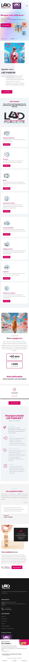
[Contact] (2, 567)
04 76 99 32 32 (7, 609)
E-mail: (3, 602)
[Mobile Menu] (27, 6)
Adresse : (3, 604)
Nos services (5, 25)
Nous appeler (7, 608)
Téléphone (6, 567)
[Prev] (25, 502)
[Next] (27, 502)
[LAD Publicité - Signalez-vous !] (6, 6)
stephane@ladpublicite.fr (10, 602)
